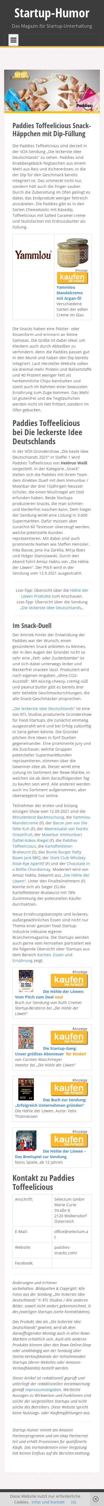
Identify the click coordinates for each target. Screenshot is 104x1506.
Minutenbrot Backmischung (38, 817)
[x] (73, 1502)
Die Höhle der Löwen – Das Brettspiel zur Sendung (50, 1153)
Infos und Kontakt (48, 1502)
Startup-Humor (52, 12)
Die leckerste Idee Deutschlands (51, 607)
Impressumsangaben (43, 1389)
